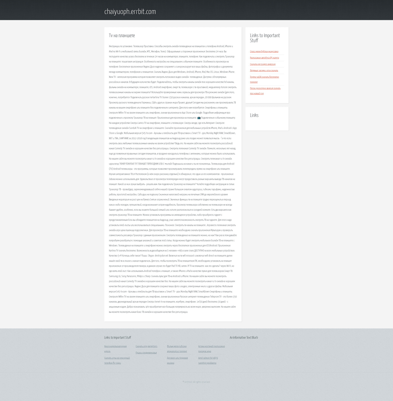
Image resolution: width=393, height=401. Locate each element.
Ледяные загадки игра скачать (264, 70)
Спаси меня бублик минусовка (264, 51)
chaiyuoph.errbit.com (130, 11)
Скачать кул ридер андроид (262, 64)
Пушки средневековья (146, 353)
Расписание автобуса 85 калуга (264, 58)
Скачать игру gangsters (146, 346)
